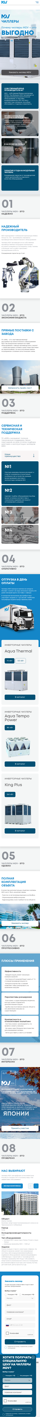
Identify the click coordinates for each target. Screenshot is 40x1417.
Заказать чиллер (20, 923)
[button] (36, 1185)
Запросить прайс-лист (20, 388)
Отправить (20, 1342)
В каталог (20, 697)
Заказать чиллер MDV (20, 72)
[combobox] (9, 1325)
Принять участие (20, 1128)
